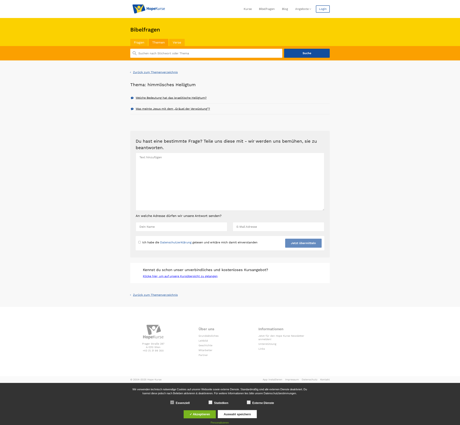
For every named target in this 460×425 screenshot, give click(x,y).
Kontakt (325, 379)
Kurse (248, 9)
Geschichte (205, 345)
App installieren (272, 379)
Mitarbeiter (205, 350)
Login (323, 9)
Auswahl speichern (237, 414)
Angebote (302, 9)
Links (261, 348)
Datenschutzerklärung (176, 242)
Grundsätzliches (208, 335)
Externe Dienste (263, 402)
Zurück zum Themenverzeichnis (155, 72)
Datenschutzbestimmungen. (280, 393)
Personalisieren (220, 422)
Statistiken (221, 402)
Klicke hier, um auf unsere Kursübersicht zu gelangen (180, 276)
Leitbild (203, 340)
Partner (203, 355)
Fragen (139, 42)
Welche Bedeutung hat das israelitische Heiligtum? (171, 97)
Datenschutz (309, 379)
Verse (177, 42)
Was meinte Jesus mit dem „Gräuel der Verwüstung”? (173, 108)
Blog (285, 9)
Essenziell (183, 402)
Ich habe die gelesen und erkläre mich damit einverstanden (199, 242)
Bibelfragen (267, 9)
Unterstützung (267, 343)
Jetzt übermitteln (303, 243)
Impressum (292, 379)
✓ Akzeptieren (200, 414)
